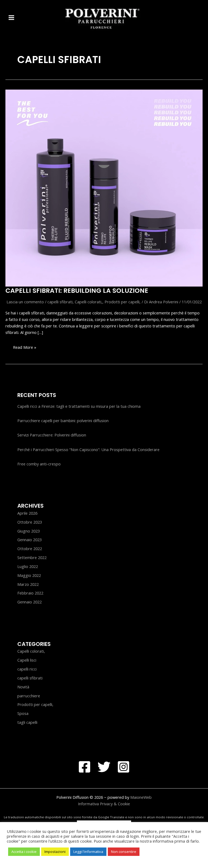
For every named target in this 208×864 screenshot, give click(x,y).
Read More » (24, 348)
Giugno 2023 (28, 531)
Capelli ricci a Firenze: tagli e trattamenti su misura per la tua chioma (79, 406)
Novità (23, 686)
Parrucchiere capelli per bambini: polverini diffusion (63, 420)
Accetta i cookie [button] (24, 851)
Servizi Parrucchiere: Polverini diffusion (51, 435)
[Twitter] (104, 766)
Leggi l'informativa (88, 851)
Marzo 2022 (28, 584)
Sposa (22, 713)
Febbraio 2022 (30, 593)
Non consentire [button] (123, 851)
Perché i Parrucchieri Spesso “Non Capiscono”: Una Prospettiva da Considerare (88, 449)
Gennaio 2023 (29, 539)
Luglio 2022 (27, 566)
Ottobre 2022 (29, 548)
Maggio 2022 (29, 575)
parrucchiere (28, 695)
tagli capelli (27, 722)
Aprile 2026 (27, 513)
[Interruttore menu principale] (11, 17)
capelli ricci (27, 669)
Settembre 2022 (32, 557)
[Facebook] (84, 766)
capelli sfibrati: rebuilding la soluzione (76, 290)
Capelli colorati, (88, 301)
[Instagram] (123, 766)
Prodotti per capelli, (123, 301)
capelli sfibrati (60, 301)
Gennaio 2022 (29, 602)
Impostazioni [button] (55, 851)
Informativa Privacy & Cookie (104, 803)
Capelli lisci (26, 660)
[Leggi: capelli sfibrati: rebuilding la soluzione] (104, 187)
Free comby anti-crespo (39, 464)
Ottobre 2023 (29, 522)
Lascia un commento (25, 301)
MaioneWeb (141, 797)
